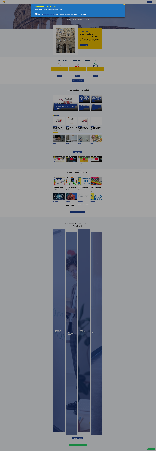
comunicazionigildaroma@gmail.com (48, 14)
